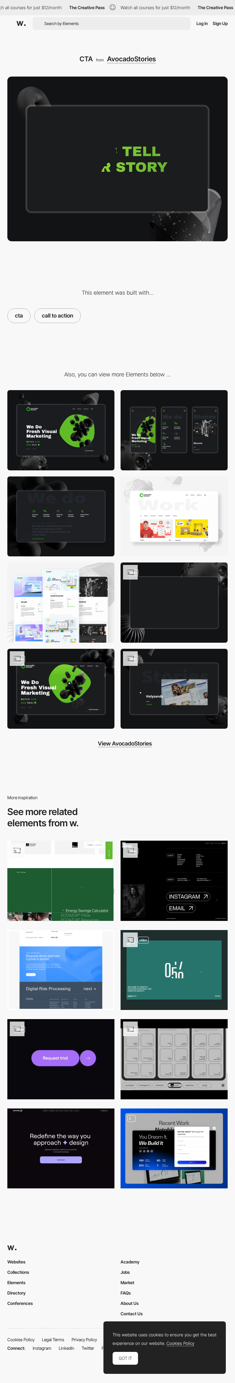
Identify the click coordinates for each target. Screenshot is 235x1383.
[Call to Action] (174, 970)
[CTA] (60, 970)
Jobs (125, 1272)
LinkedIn (66, 1348)
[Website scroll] (60, 689)
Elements (16, 1282)
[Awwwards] (21, 23)
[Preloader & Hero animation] (174, 602)
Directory (16, 1292)
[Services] (60, 516)
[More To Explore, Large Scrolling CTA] (60, 881)
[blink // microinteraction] (174, 1059)
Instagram (42, 1348)
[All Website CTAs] (174, 1148)
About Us (130, 1303)
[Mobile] (174, 430)
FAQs (126, 1292)
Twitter (88, 1348)
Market (127, 1282)
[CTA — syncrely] (60, 1148)
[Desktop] (60, 430)
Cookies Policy (21, 1339)
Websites (16, 1261)
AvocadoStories (131, 59)
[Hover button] (174, 881)
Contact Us (132, 1313)
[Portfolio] (174, 516)
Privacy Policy (84, 1339)
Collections (18, 1272)
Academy (130, 1261)
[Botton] (60, 1059)
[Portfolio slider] (174, 689)
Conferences (20, 1303)
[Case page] (60, 602)
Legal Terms (53, 1339)
